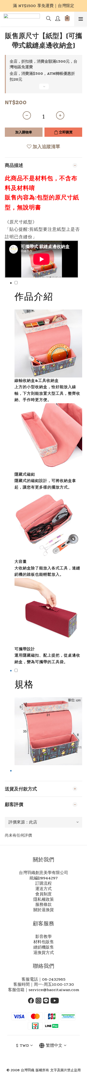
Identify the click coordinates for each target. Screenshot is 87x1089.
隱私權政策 (43, 899)
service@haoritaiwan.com (54, 990)
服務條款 (43, 904)
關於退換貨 (43, 910)
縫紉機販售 (43, 947)
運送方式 (43, 889)
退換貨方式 (43, 953)
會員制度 (43, 894)
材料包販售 (43, 942)
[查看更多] (43, 88)
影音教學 (43, 937)
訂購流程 (43, 883)
